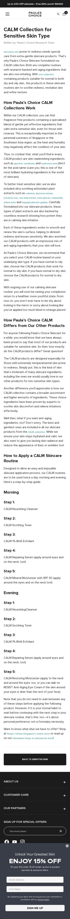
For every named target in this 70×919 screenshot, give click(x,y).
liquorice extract (44, 193)
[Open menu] (7, 14)
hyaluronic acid (49, 164)
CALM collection (36, 432)
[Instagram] (22, 842)
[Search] (58, 14)
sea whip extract (27, 198)
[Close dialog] (67, 846)
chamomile (57, 198)
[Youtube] (15, 842)
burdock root (11, 198)
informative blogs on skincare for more (33, 738)
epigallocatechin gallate (35, 202)
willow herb (10, 202)
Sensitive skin (11, 52)
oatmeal (30, 193)
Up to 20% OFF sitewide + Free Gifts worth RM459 (35, 3)
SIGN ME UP (35, 908)
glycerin (18, 164)
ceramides (29, 164)
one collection (46, 74)
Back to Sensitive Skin (35, 759)
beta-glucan (43, 198)
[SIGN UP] (60, 831)
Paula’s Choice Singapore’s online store (28, 734)
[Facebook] (7, 842)
